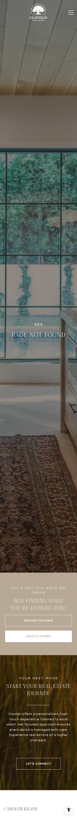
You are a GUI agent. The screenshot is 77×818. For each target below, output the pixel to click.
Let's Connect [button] (38, 763)
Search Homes (38, 636)
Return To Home (38, 620)
